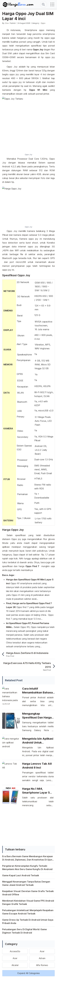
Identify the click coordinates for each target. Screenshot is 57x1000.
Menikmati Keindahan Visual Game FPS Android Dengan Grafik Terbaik (28, 902)
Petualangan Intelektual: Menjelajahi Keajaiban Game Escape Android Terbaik (27, 912)
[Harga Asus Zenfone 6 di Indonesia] (4, 654)
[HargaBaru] (18, 4)
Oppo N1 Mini (38, 89)
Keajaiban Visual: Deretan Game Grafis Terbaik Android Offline (28, 893)
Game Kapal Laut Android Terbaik (20, 875)
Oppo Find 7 (32, 566)
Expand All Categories (28, 973)
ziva (7, 23)
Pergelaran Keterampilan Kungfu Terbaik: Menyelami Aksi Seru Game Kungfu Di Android (27, 867)
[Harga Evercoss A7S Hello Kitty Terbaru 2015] (53, 666)
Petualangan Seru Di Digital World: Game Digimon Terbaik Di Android (24, 931)
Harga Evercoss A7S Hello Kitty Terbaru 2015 (27, 665)
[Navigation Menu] (52, 4)
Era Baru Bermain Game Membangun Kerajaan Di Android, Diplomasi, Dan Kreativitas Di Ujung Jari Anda (28, 858)
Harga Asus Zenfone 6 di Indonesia (27, 653)
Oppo (43, 23)
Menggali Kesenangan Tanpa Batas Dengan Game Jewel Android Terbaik (26, 883)
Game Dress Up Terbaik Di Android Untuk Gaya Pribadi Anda (27, 921)
